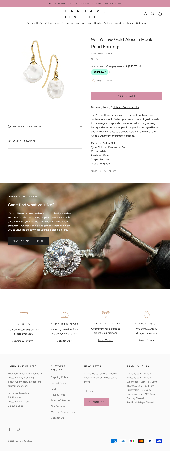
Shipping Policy (59, 377)
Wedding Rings (52, 23)
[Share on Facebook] (100, 171)
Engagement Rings (33, 23)
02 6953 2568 (15, 405)
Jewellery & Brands (91, 23)
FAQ (53, 388)
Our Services (58, 406)
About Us (119, 23)
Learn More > (105, 340)
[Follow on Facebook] (9, 429)
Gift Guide (141, 23)
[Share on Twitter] (105, 171)
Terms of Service (60, 400)
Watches (108, 23)
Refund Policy (58, 383)
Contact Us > (64, 340)
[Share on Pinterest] (110, 171)
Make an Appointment (29, 241)
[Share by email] (114, 171)
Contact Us (57, 417)
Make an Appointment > (126, 107)
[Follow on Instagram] (18, 429)
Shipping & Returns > (23, 340)
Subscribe (96, 402)
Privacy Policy (58, 394)
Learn (130, 23)
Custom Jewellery (70, 23)
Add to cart (127, 96)
